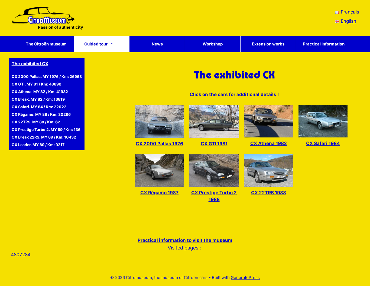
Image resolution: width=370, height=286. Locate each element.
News (157, 44)
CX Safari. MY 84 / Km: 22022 (39, 106)
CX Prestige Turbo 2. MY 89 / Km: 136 (46, 129)
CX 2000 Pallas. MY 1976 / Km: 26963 (47, 76)
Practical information (324, 44)
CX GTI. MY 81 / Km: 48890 (36, 84)
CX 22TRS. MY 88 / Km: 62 (36, 122)
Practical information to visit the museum (185, 240)
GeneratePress (245, 277)
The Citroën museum (46, 44)
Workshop (213, 44)
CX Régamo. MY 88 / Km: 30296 (41, 114)
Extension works (268, 44)
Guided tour (96, 44)
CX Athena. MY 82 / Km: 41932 (40, 91)
